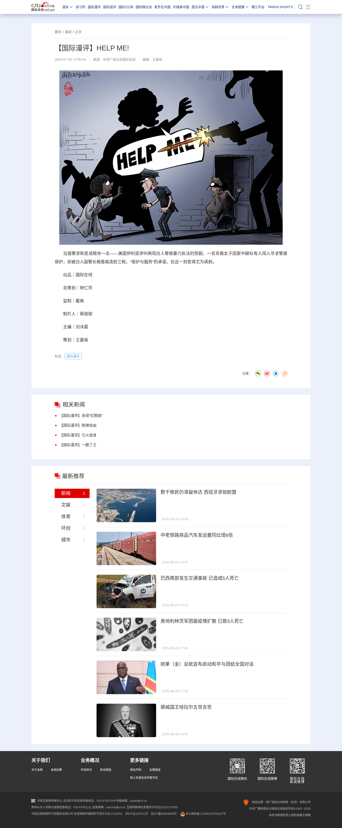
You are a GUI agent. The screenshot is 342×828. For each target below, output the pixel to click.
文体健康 (238, 7)
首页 (58, 32)
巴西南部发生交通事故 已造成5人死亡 (200, 578)
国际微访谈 (144, 7)
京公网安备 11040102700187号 (205, 813)
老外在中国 (162, 7)
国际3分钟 (125, 7)
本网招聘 (56, 770)
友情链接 (155, 770)
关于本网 (37, 770)
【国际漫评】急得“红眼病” (81, 416)
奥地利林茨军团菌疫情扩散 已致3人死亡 (202, 621)
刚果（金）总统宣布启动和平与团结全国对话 (207, 664)
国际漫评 (94, 7)
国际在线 (42, 7)
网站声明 (135, 770)
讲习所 (80, 7)
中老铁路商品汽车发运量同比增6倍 (197, 535)
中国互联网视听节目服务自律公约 (52, 813)
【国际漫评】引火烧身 (78, 435)
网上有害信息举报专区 (144, 777)
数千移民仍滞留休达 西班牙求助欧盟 (198, 492)
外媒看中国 (181, 7)
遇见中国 (198, 7)
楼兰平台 (258, 7)
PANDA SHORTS (280, 7)
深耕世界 (218, 7)
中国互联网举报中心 (49, 800)
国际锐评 (109, 7)
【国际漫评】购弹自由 (78, 425)
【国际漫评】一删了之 (78, 445)
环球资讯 (86, 770)
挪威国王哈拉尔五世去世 (186, 707)
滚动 (68, 32)
